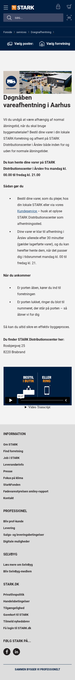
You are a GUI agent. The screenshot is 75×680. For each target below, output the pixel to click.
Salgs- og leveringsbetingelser (23, 534)
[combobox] (33, 17)
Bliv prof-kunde (13, 521)
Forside (7, 32)
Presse (7, 471)
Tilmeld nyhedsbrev (16, 621)
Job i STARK (11, 458)
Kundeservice (27, 211)
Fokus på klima (13, 478)
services (21, 32)
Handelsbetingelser (16, 601)
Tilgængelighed (13, 608)
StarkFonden (11, 484)
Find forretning (13, 451)
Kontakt (8, 498)
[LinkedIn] (16, 654)
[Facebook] (7, 654)
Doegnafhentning (41, 32)
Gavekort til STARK (16, 614)
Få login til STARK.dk (17, 628)
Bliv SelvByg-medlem (17, 571)
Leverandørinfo (13, 464)
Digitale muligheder (16, 541)
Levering (9, 528)
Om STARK (10, 444)
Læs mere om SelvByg (18, 564)
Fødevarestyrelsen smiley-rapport (25, 491)
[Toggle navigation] (6, 7)
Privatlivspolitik (13, 594)
